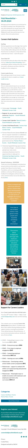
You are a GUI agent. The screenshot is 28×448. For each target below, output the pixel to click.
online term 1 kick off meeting (14, 62)
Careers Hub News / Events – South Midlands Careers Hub (14, 127)
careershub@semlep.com (7, 316)
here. (6, 177)
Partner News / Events (7, 396)
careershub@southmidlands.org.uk (11, 416)
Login (20, 4)
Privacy (3, 439)
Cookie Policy (5, 442)
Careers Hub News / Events (8, 395)
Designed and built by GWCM (9, 444)
